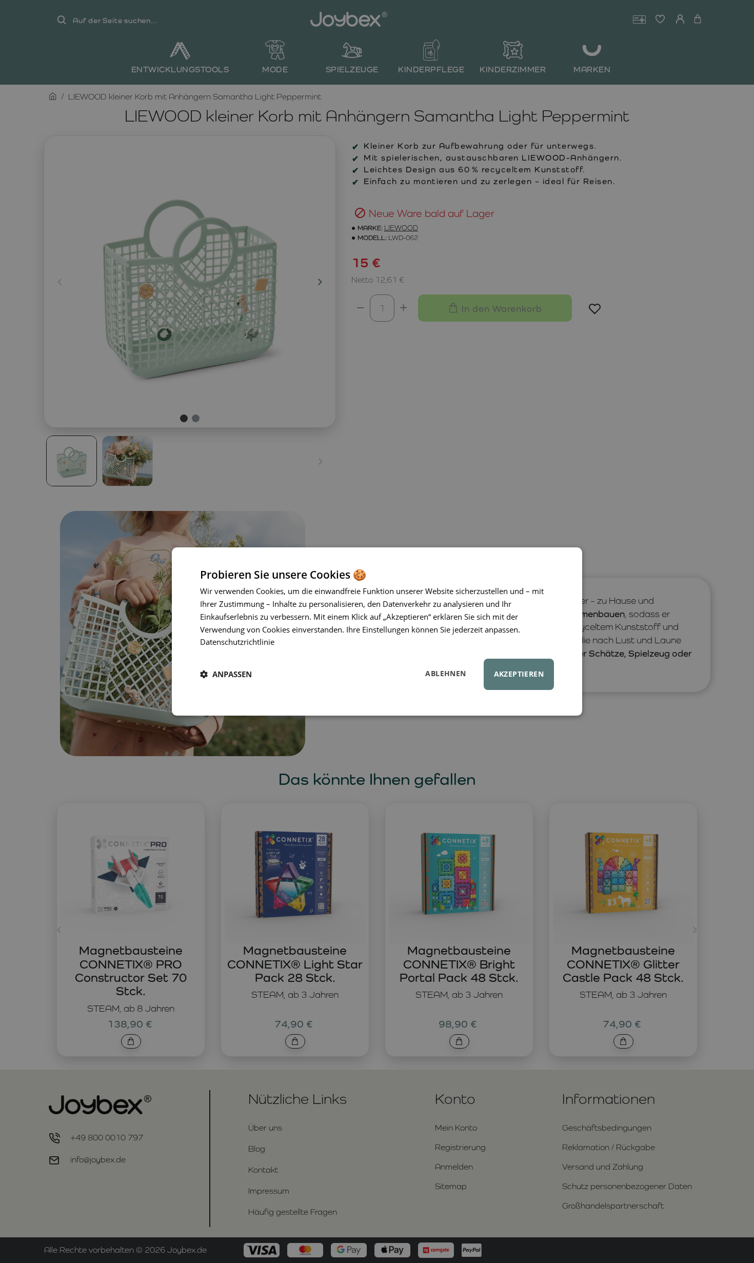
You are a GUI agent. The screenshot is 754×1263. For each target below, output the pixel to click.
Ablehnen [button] (445, 673)
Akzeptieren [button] (519, 674)
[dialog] (377, 631)
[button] (226, 674)
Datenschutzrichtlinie (237, 642)
